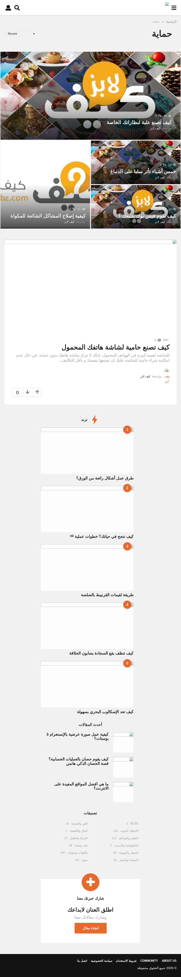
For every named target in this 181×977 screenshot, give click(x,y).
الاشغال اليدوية (129, 830)
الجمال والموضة (128, 852)
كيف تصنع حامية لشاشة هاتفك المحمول (116, 347)
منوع (165, 339)
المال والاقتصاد (79, 830)
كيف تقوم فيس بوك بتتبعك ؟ (147, 216)
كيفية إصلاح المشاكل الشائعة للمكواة (48, 216)
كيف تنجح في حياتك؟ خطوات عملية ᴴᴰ (102, 536)
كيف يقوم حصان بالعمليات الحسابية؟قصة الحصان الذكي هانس (79, 761)
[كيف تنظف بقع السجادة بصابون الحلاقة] (87, 626)
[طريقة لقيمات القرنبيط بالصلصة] (87, 567)
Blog (134, 823)
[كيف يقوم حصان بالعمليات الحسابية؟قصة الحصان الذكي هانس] (123, 767)
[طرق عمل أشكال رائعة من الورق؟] (87, 450)
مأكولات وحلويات (77, 852)
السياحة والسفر (128, 860)
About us (169, 960)
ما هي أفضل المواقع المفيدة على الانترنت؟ (81, 786)
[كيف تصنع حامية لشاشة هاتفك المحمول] (90, 287)
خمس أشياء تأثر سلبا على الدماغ (143, 171)
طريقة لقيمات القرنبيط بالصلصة (107, 595)
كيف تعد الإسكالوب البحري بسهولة (105, 712)
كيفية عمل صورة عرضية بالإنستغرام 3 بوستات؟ (77, 736)
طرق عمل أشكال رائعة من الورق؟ (105, 478)
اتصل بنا (82, 960)
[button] (174, 7)
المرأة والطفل (79, 838)
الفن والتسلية (79, 823)
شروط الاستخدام (126, 960)
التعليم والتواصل (128, 838)
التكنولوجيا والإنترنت (126, 845)
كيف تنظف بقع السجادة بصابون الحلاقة (101, 653)
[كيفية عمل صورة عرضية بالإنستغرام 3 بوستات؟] (123, 742)
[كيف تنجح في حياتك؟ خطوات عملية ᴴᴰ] (87, 509)
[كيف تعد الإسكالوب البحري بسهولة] (87, 684)
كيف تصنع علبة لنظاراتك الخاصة (139, 122)
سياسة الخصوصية (101, 960)
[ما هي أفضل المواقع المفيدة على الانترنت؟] (123, 792)
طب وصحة (81, 845)
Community (149, 960)
